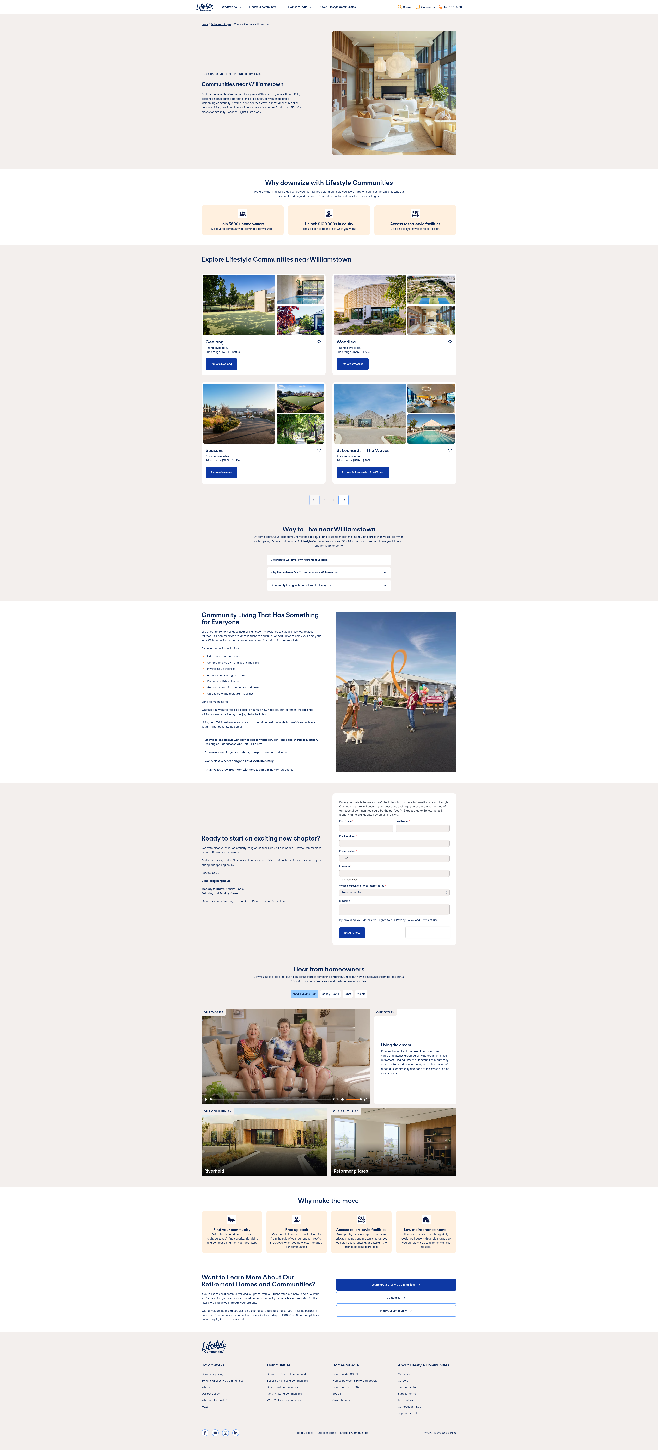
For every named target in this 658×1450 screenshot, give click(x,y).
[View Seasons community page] (264, 433)
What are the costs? (214, 1400)
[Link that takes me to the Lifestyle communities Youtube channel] (215, 1432)
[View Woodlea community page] (394, 324)
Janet (347, 994)
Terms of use (429, 920)
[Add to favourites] (319, 341)
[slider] (270, 1099)
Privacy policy (304, 1432)
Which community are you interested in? (362, 885)
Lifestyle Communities (354, 1432)
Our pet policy (211, 1393)
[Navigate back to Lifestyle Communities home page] (204, 7)
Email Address (348, 836)
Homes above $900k (345, 1387)
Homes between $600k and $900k (354, 1380)
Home (205, 24)
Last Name (403, 821)
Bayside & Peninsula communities (288, 1374)
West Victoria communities (284, 1400)
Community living (212, 1374)
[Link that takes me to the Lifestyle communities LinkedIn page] (235, 1432)
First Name (346, 821)
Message (344, 900)
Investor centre (407, 1387)
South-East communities (282, 1387)
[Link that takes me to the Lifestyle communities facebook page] (205, 1432)
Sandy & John (330, 994)
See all (336, 1393)
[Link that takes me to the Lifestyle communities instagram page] (225, 1432)
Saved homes (341, 1400)
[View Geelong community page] (264, 324)
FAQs (205, 1406)
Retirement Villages (221, 24)
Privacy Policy (405, 920)
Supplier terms (407, 1393)
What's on (208, 1387)
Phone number (348, 851)
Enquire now (352, 932)
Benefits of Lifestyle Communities (222, 1380)
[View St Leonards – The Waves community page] (394, 433)
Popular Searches (409, 1413)
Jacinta (361, 994)
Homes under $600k (345, 1374)
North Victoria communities (284, 1393)
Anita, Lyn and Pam (304, 994)
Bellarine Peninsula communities (287, 1380)
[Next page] (343, 500)
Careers (403, 1380)
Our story (404, 1374)
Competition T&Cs (409, 1406)
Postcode (345, 866)
